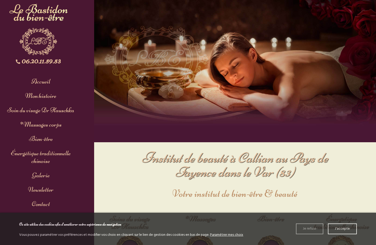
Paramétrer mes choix (226, 235)
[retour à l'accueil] (38, 30)
